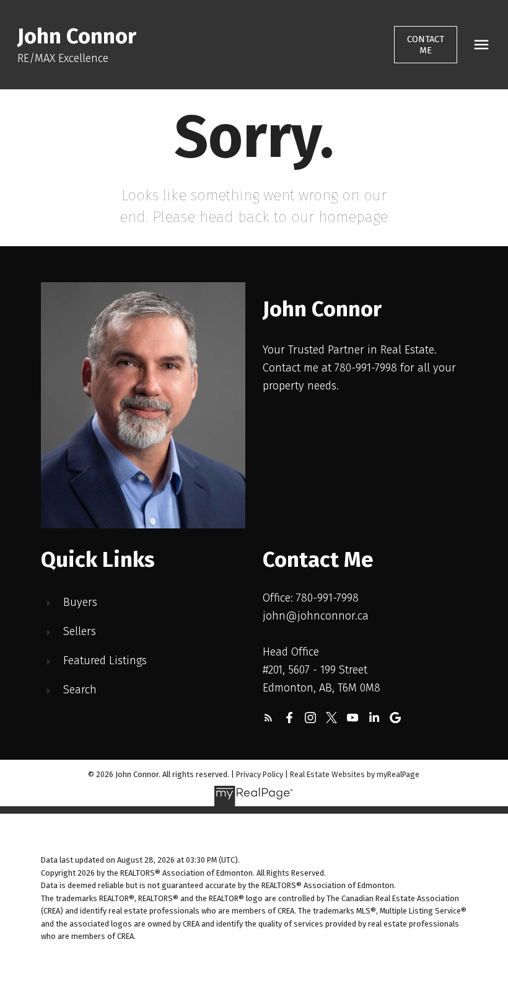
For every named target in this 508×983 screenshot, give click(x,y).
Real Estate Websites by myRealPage (354, 774)
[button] (426, 44)
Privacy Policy (259, 774)
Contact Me (425, 44)
